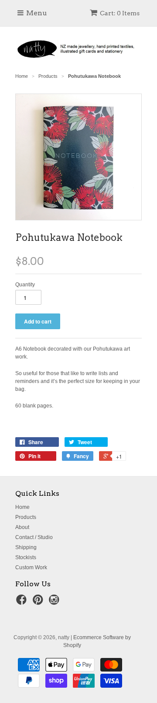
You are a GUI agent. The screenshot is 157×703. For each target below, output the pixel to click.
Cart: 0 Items (120, 13)
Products (25, 517)
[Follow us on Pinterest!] (39, 602)
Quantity (25, 285)
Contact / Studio (34, 537)
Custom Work (31, 567)
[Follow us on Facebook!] (22, 602)
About (22, 527)
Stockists (25, 557)
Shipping (26, 547)
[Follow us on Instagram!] (55, 602)
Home (22, 507)
